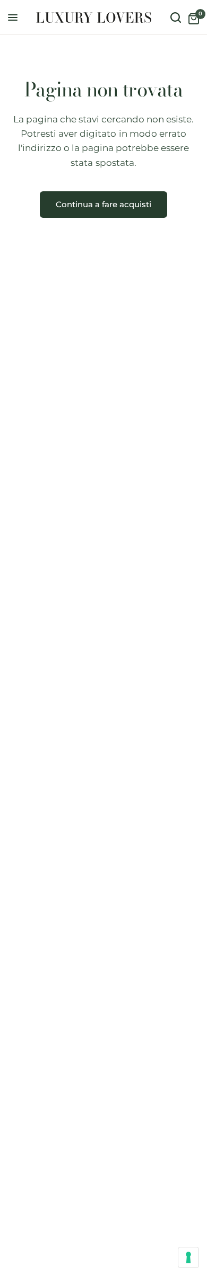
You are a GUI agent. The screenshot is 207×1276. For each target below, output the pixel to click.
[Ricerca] (176, 17)
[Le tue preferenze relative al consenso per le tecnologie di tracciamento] (188, 1257)
